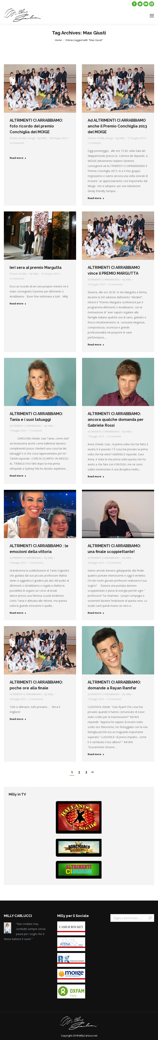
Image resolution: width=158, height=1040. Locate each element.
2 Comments (36, 699)
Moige (31, 138)
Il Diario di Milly (18, 138)
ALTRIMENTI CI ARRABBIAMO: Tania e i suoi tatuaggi (36, 416)
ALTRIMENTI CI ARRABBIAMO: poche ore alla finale (36, 685)
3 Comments (114, 436)
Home (58, 40)
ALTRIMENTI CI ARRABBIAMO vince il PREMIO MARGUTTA (114, 270)
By (42, 138)
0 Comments (17, 143)
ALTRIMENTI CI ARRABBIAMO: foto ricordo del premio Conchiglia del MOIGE (36, 126)
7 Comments (36, 562)
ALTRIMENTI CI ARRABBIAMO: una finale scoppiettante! (114, 549)
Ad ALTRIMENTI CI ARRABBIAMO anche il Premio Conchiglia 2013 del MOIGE (117, 126)
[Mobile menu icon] (152, 15)
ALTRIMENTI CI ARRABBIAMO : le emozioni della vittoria (39, 549)
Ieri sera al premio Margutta (35, 267)
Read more (16, 158)
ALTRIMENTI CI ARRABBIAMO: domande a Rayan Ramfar (114, 685)
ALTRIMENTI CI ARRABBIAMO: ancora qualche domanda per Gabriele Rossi (116, 419)
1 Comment (94, 143)
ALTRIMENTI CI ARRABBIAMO (104, 279)
